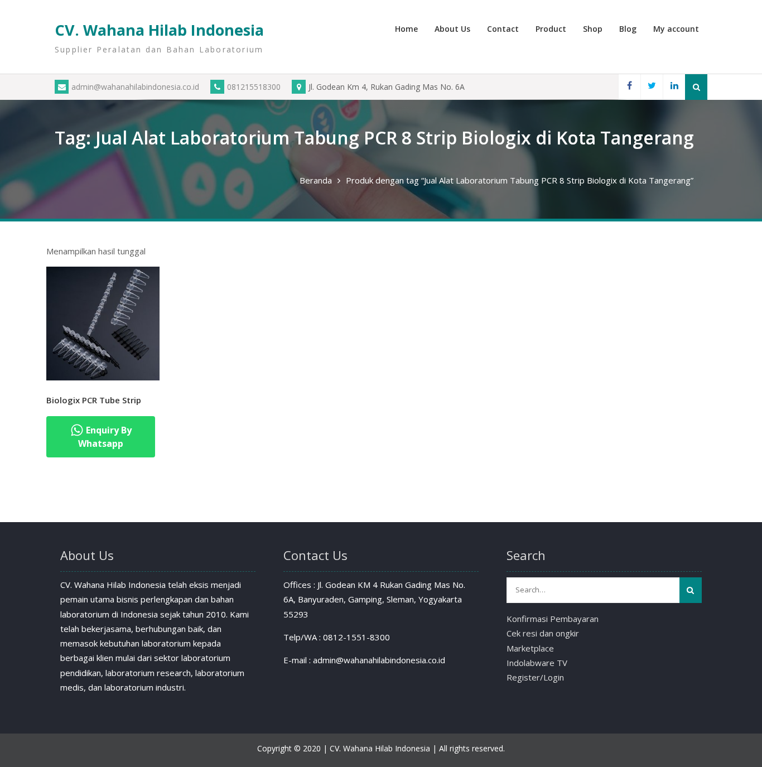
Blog (627, 28)
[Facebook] (629, 86)
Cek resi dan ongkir (543, 633)
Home (406, 28)
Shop (592, 28)
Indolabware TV (537, 662)
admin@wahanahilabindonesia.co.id (135, 86)
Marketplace (530, 648)
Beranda (316, 180)
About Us (452, 28)
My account (676, 28)
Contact (503, 28)
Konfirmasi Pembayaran (553, 618)
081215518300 (254, 86)
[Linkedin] (674, 86)
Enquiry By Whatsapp (105, 437)
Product (551, 28)
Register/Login (535, 677)
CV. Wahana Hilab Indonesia (159, 30)
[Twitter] (651, 86)
